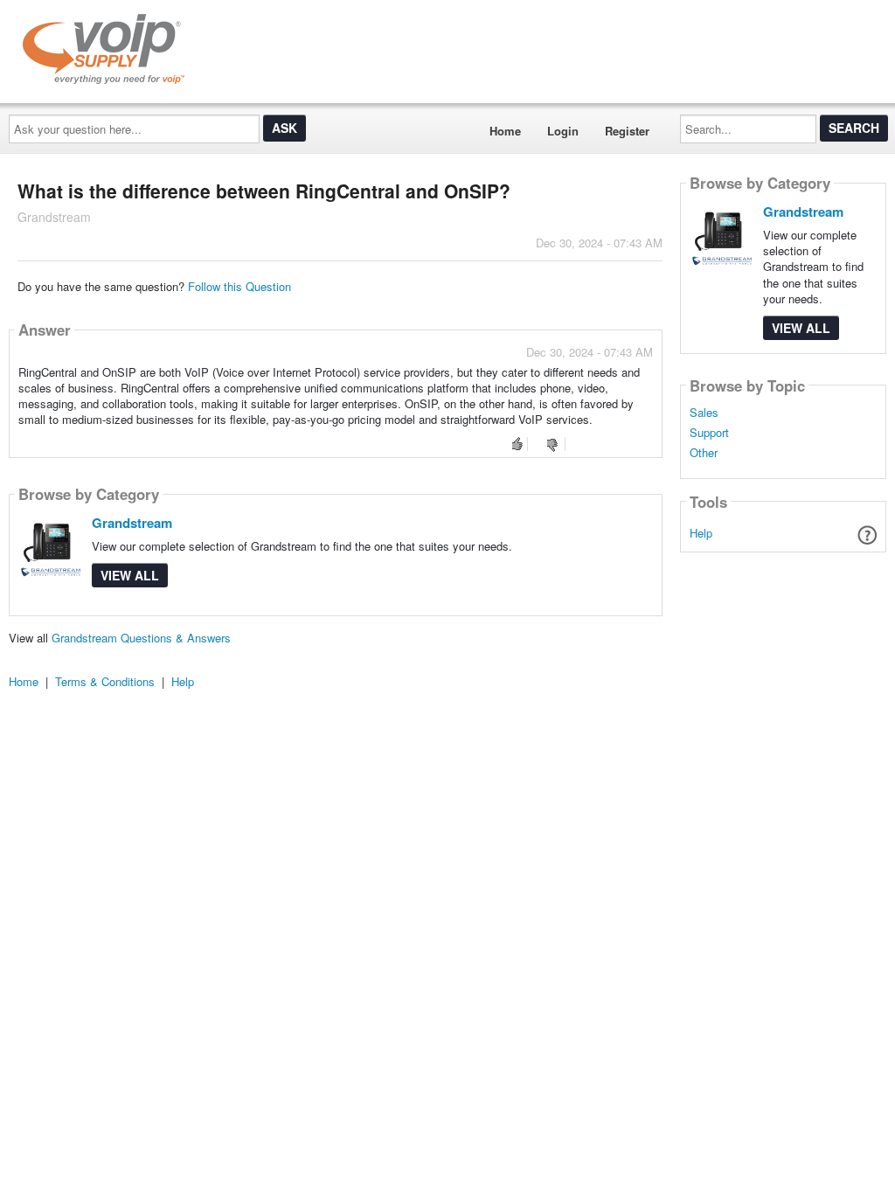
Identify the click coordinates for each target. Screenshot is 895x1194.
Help (701, 532)
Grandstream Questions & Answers (141, 637)
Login (563, 130)
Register (627, 130)
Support (709, 433)
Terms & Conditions (105, 681)
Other (704, 453)
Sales (704, 412)
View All (130, 575)
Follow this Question (239, 286)
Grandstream (132, 522)
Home (505, 130)
